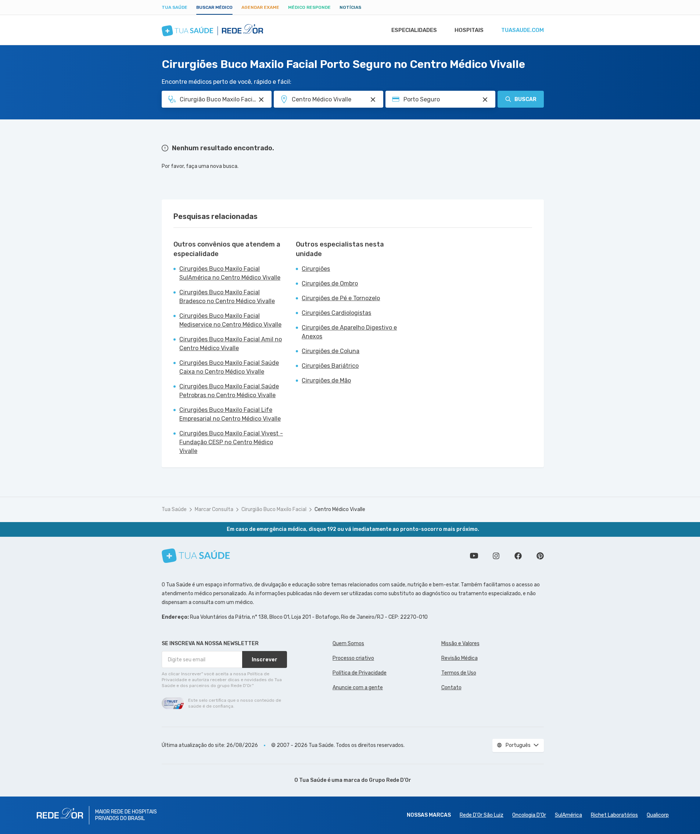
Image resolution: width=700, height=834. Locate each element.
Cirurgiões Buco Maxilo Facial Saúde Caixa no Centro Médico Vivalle (229, 367)
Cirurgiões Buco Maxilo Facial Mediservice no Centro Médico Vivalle (230, 320)
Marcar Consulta (214, 509)
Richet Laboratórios (614, 815)
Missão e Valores (460, 643)
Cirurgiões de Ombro (330, 283)
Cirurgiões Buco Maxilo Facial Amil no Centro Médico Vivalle (230, 344)
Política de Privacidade (360, 673)
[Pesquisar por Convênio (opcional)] (485, 99)
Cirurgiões (316, 268)
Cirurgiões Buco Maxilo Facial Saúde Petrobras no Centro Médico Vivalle (229, 391)
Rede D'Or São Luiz (481, 815)
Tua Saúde (174, 7)
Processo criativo (353, 658)
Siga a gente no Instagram (496, 556)
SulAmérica (568, 815)
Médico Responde (309, 7)
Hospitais (469, 30)
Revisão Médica (459, 658)
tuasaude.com (522, 30)
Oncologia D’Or (529, 815)
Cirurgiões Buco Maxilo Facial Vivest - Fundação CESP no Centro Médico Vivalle (231, 442)
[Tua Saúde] (196, 556)
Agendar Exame (260, 7)
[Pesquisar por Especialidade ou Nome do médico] (261, 99)
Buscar (525, 99)
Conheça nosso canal (474, 556)
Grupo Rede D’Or (390, 780)
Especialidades (414, 30)
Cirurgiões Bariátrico (330, 365)
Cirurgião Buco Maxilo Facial (273, 509)
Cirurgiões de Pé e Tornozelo (341, 298)
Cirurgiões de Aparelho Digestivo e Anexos (349, 332)
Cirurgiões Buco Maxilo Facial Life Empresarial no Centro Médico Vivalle (230, 414)
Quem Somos (348, 643)
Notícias (350, 7)
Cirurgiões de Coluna (330, 351)
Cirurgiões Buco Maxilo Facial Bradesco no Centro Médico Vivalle (227, 297)
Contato (451, 687)
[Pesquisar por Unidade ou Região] (373, 99)
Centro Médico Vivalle (340, 509)
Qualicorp (658, 815)
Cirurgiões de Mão (326, 380)
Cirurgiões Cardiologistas (336, 312)
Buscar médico (214, 7)
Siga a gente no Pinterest (540, 556)
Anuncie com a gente (358, 687)
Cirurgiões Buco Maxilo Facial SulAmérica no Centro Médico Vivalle (229, 273)
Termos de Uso (458, 673)
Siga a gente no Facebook (518, 556)
